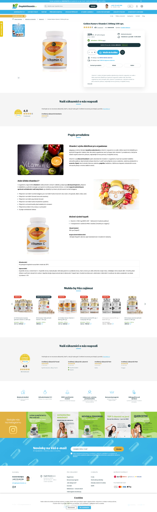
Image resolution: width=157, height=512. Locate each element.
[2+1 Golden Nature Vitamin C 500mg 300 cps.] (67, 305)
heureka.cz (106, 109)
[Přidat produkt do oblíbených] (24, 324)
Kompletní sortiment (103, 12)
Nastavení (71, 507)
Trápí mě (43, 12)
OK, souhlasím (84, 507)
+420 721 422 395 (116, 5)
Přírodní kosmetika (56, 12)
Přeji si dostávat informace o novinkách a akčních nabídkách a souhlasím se (96, 455)
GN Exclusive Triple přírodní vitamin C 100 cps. (43, 318)
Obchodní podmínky (97, 480)
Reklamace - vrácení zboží (75, 489)
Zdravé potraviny (119, 12)
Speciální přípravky (71, 12)
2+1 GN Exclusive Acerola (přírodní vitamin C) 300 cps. (22, 318)
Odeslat (118, 449)
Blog (143, 16)
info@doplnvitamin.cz (19, 483)
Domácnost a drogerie (135, 12)
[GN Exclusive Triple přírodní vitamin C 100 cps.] (45, 305)
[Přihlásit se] (137, 6)
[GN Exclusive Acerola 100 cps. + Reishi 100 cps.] (112, 305)
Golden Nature (125, 27)
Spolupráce (130, 16)
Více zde (89, 83)
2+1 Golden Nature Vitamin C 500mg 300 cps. (66, 318)
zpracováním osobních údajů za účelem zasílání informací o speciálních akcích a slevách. (96, 455)
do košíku (110, 52)
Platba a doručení (120, 16)
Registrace (70, 477)
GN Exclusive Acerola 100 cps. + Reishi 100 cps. (111, 318)
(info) (104, 40)
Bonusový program (72, 480)
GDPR (92, 486)
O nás (111, 16)
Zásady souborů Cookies (98, 483)
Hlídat (114, 65)
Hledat (93, 6)
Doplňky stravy (33, 12)
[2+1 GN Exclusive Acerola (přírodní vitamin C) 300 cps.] (23, 305)
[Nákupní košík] (142, 6)
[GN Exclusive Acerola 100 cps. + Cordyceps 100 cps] (89, 305)
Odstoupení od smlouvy (74, 492)
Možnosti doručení (126, 34)
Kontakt (138, 16)
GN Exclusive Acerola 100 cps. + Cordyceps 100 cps (89, 318)
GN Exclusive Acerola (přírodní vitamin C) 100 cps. (132, 318)
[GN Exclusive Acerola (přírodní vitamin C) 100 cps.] (134, 305)
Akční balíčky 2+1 (19, 12)
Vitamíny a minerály (87, 12)
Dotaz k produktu (95, 65)
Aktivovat (124, 45)
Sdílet (132, 65)
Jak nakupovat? (72, 483)
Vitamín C (72, 150)
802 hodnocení (25, 371)
